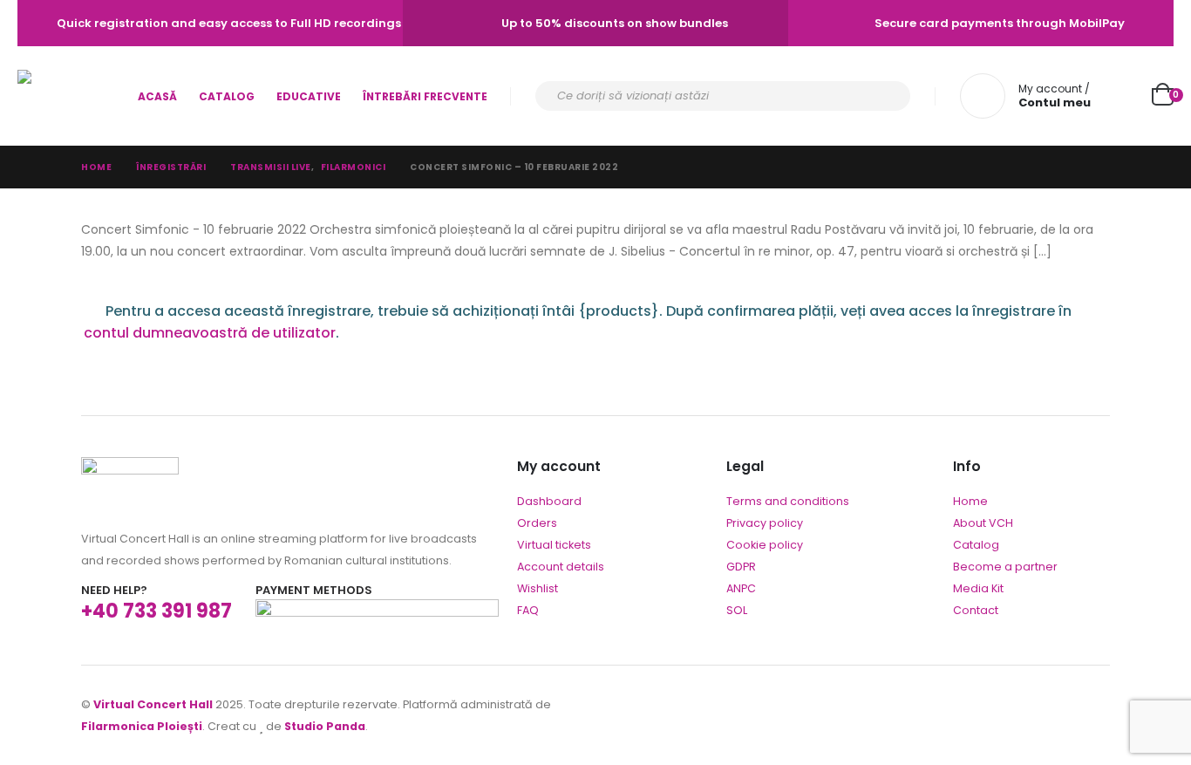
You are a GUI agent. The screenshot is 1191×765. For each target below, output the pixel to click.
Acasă (157, 96)
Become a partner (1005, 566)
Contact (975, 610)
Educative (308, 96)
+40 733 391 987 (156, 611)
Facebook (1095, 715)
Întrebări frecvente (425, 96)
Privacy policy (764, 523)
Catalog (227, 96)
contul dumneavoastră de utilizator (210, 333)
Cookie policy (764, 544)
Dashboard (549, 501)
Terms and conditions (787, 501)
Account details (560, 566)
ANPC (741, 588)
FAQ (528, 610)
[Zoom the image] (130, 468)
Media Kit (978, 588)
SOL (736, 610)
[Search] (885, 96)
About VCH (983, 523)
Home (970, 501)
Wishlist (537, 588)
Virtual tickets (554, 544)
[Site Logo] (66, 96)
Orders (537, 523)
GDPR (741, 566)
